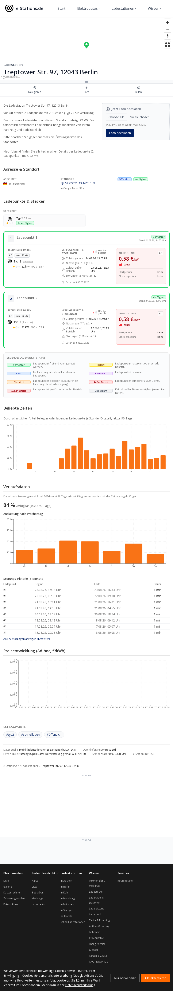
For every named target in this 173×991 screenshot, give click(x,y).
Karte (35, 881)
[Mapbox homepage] (10, 76)
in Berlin (65, 886)
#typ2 (10, 735)
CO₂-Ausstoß (96, 938)
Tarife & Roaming (99, 920)
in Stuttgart (67, 910)
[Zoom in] (167, 22)
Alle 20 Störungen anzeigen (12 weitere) (27, 639)
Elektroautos (88, 8)
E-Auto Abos (10, 904)
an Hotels (66, 916)
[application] (86, 450)
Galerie (7, 886)
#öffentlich (54, 735)
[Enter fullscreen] (167, 44)
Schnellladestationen (73, 922)
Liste (6, 881)
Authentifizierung (99, 926)
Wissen (154, 8)
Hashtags (37, 898)
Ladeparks (38, 904)
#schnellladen (30, 735)
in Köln (65, 892)
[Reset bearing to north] (167, 35)
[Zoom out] (167, 29)
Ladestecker (96, 891)
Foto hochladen (120, 133)
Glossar (93, 950)
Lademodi (95, 914)
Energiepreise (97, 944)
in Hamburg (68, 898)
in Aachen (66, 881)
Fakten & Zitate (98, 956)
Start (61, 8)
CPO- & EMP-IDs (98, 961)
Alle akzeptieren (155, 978)
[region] (86, 48)
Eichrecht (94, 932)
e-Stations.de (11, 766)
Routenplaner (126, 881)
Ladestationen (123, 8)
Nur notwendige (125, 978)
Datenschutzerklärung (80, 985)
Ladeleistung (96, 908)
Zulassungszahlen (14, 898)
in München (67, 904)
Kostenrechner (12, 892)
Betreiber (37, 892)
